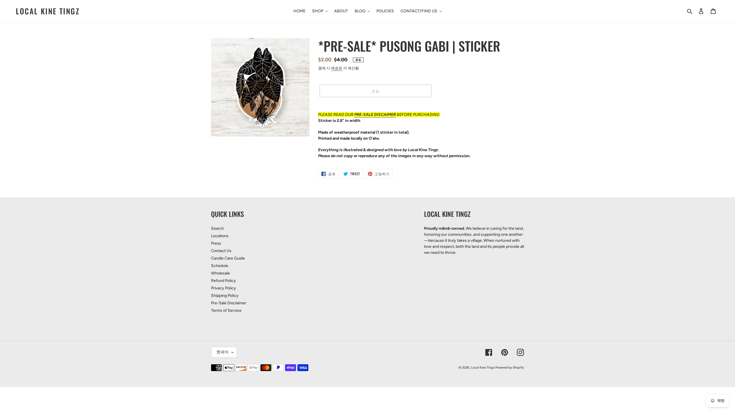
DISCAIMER (385, 114)
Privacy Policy (223, 288)
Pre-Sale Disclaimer (228, 303)
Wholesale (220, 273)
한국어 (222, 352)
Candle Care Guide (228, 258)
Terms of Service (226, 310)
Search (217, 228)
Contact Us (221, 250)
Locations (220, 235)
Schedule (219, 265)
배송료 (336, 68)
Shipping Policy (225, 295)
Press (216, 243)
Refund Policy (223, 280)
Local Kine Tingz (48, 11)
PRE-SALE (364, 114)
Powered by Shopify (509, 367)
